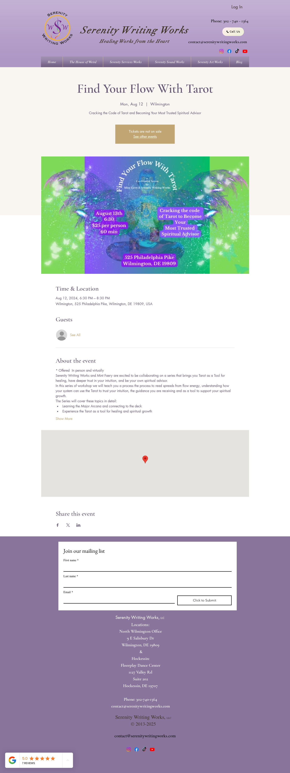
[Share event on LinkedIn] (78, 525)
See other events (145, 136)
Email (68, 592)
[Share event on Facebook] (58, 525)
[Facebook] (229, 51)
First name (71, 560)
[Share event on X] (68, 525)
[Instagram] (221, 51)
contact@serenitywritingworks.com (217, 41)
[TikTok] (237, 51)
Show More (64, 418)
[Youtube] (245, 51)
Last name (70, 576)
